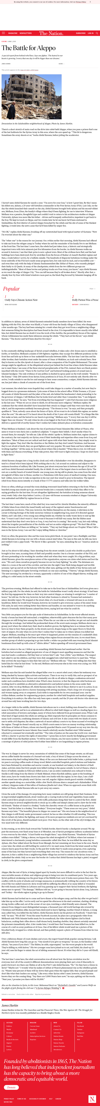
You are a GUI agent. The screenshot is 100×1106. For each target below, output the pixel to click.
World (8, 1029)
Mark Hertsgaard (11, 305)
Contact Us (57, 1029)
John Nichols (84, 305)
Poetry (8, 1046)
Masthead (33, 1029)
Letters (9, 1050)
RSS (78, 1039)
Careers (58, 1099)
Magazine (12, 33)
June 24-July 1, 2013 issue (29, 70)
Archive (33, 1033)
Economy (9, 1033)
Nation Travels (59, 1043)
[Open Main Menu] (3, 33)
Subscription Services (37, 1036)
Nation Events (58, 1036)
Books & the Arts (12, 1039)
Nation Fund (8, 1102)
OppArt (9, 1043)
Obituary (75, 305)
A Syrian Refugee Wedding (47, 988)
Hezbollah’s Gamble (67, 985)
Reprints (33, 1039)
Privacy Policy (81, 2)
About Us (57, 1026)
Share (61, 64)
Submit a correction (8, 994)
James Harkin (6, 64)
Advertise (57, 1033)
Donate (11, 1087)
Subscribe (81, 33)
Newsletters (26, 33)
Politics (9, 1026)
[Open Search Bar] (97, 33)
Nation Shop (58, 1039)
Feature (4, 41)
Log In (91, 33)
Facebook (80, 1026)
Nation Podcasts (59, 1046)
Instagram (80, 1033)
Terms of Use (21, 1099)
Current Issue (35, 1026)
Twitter (79, 1029)
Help (50, 1099)
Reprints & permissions (43, 994)
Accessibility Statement (37, 1099)
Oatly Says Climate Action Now (21, 299)
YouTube (80, 1036)
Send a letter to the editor (25, 994)
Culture (9, 1036)
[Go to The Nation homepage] (51, 33)
